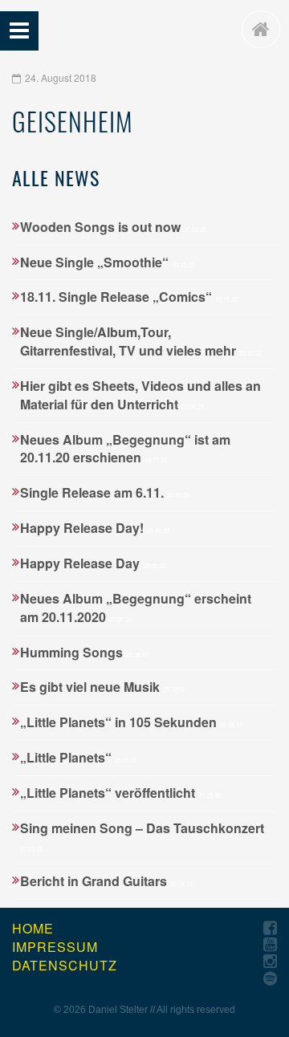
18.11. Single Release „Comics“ (129, 296)
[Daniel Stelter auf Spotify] (270, 979)
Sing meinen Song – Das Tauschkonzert (142, 836)
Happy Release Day (92, 563)
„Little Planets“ (78, 757)
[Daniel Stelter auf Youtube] (270, 945)
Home (33, 928)
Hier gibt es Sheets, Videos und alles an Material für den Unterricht (140, 394)
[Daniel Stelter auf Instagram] (270, 962)
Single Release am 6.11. (104, 492)
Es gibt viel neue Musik (102, 686)
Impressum (55, 947)
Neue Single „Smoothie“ (107, 262)
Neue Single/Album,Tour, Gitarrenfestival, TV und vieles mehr (141, 341)
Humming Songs (84, 652)
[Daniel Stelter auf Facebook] (270, 928)
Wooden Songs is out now (113, 227)
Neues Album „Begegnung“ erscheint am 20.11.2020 (135, 607)
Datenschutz (64, 965)
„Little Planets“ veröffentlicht (120, 792)
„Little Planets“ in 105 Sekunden (131, 722)
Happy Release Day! (94, 527)
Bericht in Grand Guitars (106, 881)
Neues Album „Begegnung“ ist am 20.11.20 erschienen (125, 448)
